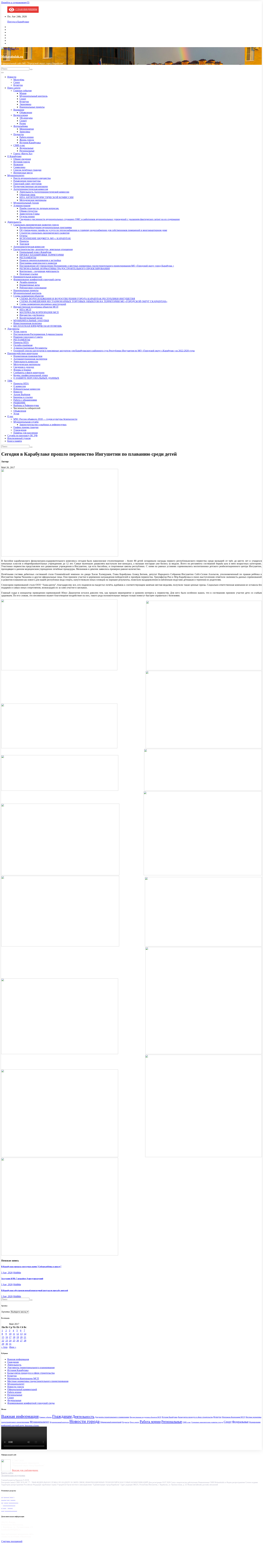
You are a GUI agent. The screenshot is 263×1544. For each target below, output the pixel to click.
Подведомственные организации (30, 186)
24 (10, 1340)
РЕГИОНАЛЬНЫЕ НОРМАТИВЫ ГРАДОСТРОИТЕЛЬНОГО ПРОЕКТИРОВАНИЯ (64, 268)
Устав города (20, 331)
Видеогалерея (20, 115)
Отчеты (23, 235)
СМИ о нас (19, 145)
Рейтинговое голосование (33, 287)
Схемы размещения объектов (28, 296)
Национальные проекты (32, 107)
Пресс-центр (13, 88)
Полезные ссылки (28, 274)
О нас (10, 416)
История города (21, 161)
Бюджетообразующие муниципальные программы (45, 227)
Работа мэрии (26, 137)
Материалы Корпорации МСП (23, 1378)
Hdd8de (17, 1272)
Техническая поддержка (13, 1475)
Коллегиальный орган (30, 317)
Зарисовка (24, 131)
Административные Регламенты (30, 348)
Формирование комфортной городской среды (37, 279)
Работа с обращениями (25, 400)
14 (25, 1334)
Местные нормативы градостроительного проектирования (37, 1381)
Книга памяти (14, 441)
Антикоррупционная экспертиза (30, 359)
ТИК (9, 380)
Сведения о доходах (23, 367)
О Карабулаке (14, 156)
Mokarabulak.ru (12, 56)
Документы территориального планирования (30, 1367)
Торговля (24, 244)
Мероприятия (26, 129)
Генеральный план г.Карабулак (35, 252)
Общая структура (28, 211)
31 (10, 1344)
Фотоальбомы (20, 126)
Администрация (21, 205)
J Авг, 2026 (7, 1272)
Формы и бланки (22, 370)
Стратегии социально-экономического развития (44, 233)
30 (6, 1344)
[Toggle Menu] (2, 72)
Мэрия (22, 93)
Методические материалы (32, 200)
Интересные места (23, 172)
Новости (11, 77)
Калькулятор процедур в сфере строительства (31, 1373)
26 (17, 1340)
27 (21, 1340)
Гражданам (13, 1362)
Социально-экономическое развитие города (36, 224)
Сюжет (23, 120)
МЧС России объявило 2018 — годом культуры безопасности (45, 419)
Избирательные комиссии (26, 389)
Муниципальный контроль (33, 96)
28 (25, 1340)
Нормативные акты (29, 285)
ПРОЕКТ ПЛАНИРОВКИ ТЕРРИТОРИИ (41, 255)
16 (6, 1337)
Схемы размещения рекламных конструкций (42, 304)
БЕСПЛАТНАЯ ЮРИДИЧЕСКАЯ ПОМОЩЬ (37, 326)
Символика (19, 167)
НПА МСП (25, 309)
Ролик (22, 123)
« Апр (4, 1347)
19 (17, 1337)
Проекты (24, 241)
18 (14, 1337)
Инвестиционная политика (27, 323)
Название (18, 164)
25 (14, 1340)
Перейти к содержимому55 (15, 2)
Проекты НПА (21, 342)
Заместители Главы (29, 213)
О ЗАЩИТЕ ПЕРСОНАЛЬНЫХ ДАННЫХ (36, 378)
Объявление (25, 112)
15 (3, 1337)
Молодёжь (18, 79)
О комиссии (19, 386)
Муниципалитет (15, 175)
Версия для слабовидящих (25, 1470)
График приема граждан (26, 427)
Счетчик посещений (11, 1541)
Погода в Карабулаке (18, 21)
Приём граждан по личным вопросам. (39, 208)
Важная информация (18, 1359)
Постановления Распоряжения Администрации (38, 334)
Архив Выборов (21, 394)
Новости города (15, 1386)
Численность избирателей (26, 408)
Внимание (18, 109)
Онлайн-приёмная (22, 345)
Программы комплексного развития (38, 263)
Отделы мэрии (27, 216)
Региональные (26, 151)
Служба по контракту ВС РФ (22, 435)
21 (25, 1337)
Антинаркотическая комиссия (28, 246)
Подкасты (18, 134)
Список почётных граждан (27, 170)
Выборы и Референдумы (26, 405)
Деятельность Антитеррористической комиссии (44, 192)
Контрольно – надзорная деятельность (39, 271)
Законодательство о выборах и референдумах (43, 424)
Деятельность (14, 222)
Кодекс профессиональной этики (30, 375)
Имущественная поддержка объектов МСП (35, 307)
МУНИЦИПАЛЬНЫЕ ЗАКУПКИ (31, 320)
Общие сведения (22, 159)
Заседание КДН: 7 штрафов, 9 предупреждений (22, 1278)
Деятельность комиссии (25, 361)
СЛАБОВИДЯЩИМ (25, 9)
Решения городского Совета (28, 337)
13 (21, 1334)
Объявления (19, 411)
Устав (16, 413)
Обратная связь (27, 194)
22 (3, 1340)
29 (3, 1344)
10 (10, 1334)
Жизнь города (26, 140)
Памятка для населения (25, 432)
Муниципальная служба (26, 422)
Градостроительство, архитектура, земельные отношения (43, 249)
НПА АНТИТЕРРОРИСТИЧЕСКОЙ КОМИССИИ (46, 197)
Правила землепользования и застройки (40, 260)
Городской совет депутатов (27, 183)
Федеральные (26, 148)
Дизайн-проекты (28, 282)
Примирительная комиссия (27, 276)
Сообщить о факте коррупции (28, 372)
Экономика (25, 104)
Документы (13, 328)
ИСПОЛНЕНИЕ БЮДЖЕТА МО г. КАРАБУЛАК (45, 238)
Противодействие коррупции (22, 353)
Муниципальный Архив (26, 203)
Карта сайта (7, 1473)
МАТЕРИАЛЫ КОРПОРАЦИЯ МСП (39, 312)
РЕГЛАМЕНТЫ (27, 257)
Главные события (22, 90)
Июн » (12, 1347)
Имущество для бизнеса (31, 315)
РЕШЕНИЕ (19, 402)
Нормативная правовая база (27, 356)
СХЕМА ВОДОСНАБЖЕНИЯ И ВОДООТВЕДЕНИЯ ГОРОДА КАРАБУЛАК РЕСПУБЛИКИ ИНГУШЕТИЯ (77, 298)
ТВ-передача (26, 118)
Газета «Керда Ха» (23, 153)
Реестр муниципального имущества (32, 178)
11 (14, 1334)
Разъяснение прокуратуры (27, 181)
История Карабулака (30, 142)
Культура (18, 85)
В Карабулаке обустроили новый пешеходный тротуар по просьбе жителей (34, 1290)
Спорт (16, 82)
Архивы (5, 1311)
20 (21, 1337)
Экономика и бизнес (32, 1425)
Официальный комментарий (22, 1389)
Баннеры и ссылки (23, 397)
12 (17, 1334)
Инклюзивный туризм (19, 438)
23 (6, 1340)
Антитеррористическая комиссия (30, 189)
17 (10, 1337)
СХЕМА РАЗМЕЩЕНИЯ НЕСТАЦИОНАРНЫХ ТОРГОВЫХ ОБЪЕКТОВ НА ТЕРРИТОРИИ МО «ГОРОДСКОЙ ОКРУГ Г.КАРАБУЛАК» (93, 301)
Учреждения (19, 430)
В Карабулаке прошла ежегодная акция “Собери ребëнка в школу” (31, 1266)
